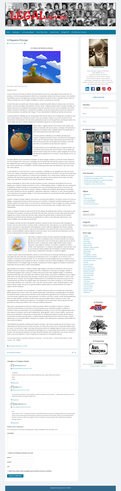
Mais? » (85, 113)
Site (8, 466)
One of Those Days (41, 32)
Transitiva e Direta (89, 283)
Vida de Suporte (88, 290)
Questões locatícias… (15, 352)
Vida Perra (87, 292)
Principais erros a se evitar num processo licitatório (98, 176)
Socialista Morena (89, 279)
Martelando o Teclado (21, 346)
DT (84, 196)
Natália (16, 387)
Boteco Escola (88, 243)
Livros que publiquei (28, 32)
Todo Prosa (87, 281)
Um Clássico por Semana (78, 32)
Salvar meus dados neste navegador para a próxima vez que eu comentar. (30, 471)
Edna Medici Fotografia (90, 256)
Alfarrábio (86, 240)
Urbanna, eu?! (88, 289)
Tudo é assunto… (89, 285)
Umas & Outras (88, 287)
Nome (9, 457)
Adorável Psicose (89, 238)
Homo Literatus (88, 266)
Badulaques (16, 32)
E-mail (9, 462)
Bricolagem (12, 346)
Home (8, 32)
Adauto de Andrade (98, 67)
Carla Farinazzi (18, 365)
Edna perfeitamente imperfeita (93, 258)
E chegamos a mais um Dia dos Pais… (95, 184)
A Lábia (86, 236)
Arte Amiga (87, 241)
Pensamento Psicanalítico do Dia (93, 178)
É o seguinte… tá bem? (90, 255)
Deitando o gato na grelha (91, 247)
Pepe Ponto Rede (89, 273)
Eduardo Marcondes (89, 260)
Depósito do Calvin (89, 249)
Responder (15, 383)
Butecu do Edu (88, 245)
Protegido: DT (65, 32)
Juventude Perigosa (89, 270)
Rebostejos (87, 277)
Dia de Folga (87, 251)
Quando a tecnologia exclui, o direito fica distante (98, 180)
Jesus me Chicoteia (89, 268)
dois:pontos (87, 253)
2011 (73, 352)
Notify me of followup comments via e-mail (21, 453)
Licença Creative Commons (98, 366)
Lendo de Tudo (54, 32)
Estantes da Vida (88, 264)
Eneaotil (86, 262)
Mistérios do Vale (89, 272)
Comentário (10, 433)
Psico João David (88, 275)
